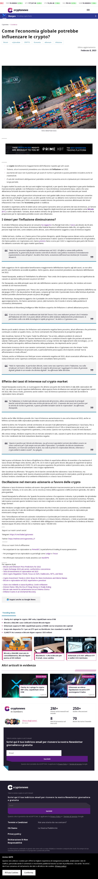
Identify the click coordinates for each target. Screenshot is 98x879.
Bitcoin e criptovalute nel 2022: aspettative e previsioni (24, 580)
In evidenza (14, 24)
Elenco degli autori (29, 721)
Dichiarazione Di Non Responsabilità (18, 841)
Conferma (28, 872)
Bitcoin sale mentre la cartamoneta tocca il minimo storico (26, 589)
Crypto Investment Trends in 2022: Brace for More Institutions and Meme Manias (35, 578)
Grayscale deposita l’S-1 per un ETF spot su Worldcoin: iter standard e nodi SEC (38, 629)
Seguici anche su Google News (22, 599)
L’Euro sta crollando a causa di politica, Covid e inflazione (25, 584)
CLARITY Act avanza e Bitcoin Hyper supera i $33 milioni (28, 632)
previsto (42, 241)
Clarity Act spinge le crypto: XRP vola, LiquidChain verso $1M (30, 619)
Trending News (8, 613)
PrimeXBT (36, 549)
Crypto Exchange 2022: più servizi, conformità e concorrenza (26, 569)
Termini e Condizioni (17, 822)
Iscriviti (47, 759)
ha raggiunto (46, 225)
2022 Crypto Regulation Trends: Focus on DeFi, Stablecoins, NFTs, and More (33, 574)
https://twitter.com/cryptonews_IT (21, 539)
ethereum (38, 443)
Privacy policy (14, 833)
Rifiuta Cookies (11, 872)
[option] (17, 649)
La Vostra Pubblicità (47, 828)
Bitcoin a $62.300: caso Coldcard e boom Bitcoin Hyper (27, 623)
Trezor (55, 553)
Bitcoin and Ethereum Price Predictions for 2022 (22, 567)
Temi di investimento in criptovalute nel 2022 (20, 571)
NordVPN (45, 558)
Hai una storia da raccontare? (52, 822)
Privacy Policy (62, 764)
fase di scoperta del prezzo (47, 368)
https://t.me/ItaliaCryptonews (21, 534)
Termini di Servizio (75, 764)
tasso (73, 225)
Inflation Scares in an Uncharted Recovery (19, 592)
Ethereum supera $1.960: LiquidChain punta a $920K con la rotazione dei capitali (38, 626)
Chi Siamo (12, 828)
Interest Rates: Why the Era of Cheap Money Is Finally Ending (27, 587)
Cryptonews (5, 24)
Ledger (48, 553)
